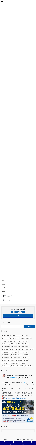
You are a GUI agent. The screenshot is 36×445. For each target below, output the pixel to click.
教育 (19, 349)
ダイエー (6, 338)
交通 (5, 341)
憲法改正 (6, 349)
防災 (14, 365)
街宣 (27, 360)
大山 (27, 343)
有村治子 (6, 352)
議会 (3, 281)
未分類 (3, 291)
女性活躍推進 (7, 346)
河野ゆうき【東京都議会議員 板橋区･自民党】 (13, 383)
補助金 (5, 363)
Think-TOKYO (7, 335)
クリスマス (17, 335)
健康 (20, 341)
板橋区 (26, 354)
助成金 (14, 343)
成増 (13, 349)
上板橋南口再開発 (26, 338)
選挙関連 (4, 284)
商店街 (21, 343)
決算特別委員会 (16, 357)
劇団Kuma (6, 343)
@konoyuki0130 (28, 384)
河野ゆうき (27, 357)
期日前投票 (14, 352)
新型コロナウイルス (28, 349)
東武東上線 (6, 354)
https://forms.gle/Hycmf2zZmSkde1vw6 (15, 398)
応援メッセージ (24, 346)
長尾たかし (6, 365)
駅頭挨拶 (21, 365)
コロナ (25, 335)
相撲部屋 (20, 360)
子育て (15, 346)
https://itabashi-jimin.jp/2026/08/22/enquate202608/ (19, 397)
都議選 (23, 363)
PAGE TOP (33, 430)
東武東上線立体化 (17, 354)
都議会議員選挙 (14, 363)
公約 (26, 341)
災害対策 (12, 360)
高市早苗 (29, 365)
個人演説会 (12, 341)
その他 (3, 288)
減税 (5, 360)
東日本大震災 (24, 352)
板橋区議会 (6, 357)
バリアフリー (15, 338)
